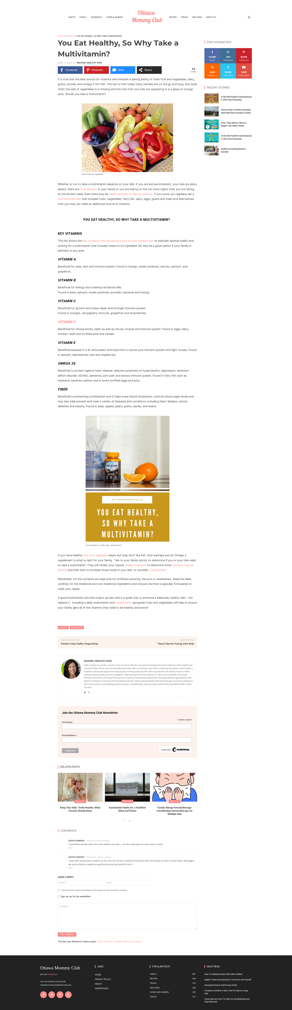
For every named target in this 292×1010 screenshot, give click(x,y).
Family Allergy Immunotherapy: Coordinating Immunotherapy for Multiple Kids (175, 810)
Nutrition (76, 627)
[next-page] (129, 821)
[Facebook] (43, 994)
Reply (71, 848)
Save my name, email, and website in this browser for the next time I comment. (95, 890)
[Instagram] (51, 994)
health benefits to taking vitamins (130, 194)
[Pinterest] (60, 994)
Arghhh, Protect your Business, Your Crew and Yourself (227, 979)
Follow (228, 49)
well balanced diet (69, 198)
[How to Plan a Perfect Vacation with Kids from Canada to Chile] (211, 111)
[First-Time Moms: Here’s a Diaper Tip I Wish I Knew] (211, 124)
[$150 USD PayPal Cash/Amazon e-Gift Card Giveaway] (211, 98)
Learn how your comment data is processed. (119, 941)
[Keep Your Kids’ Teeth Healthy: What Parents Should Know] (80, 787)
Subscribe (244, 64)
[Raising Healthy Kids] (71, 676)
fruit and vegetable (95, 555)
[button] (249, 17)
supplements (123, 602)
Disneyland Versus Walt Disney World (220, 985)
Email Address (69, 735)
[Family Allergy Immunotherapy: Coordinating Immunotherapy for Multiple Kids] (174, 787)
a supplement (157, 570)
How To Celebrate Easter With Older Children (223, 974)
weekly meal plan (135, 565)
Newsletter (53, 974)
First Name (67, 722)
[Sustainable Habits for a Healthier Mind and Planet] (127, 787)
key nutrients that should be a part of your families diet (118, 240)
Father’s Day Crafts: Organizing (79, 643)
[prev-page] (124, 821)
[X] (89, 691)
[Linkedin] (85, 691)
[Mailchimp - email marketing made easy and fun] (175, 752)
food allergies (88, 189)
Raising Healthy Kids (89, 63)
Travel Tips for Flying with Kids (176, 643)
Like (212, 49)
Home (61, 36)
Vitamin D (67, 322)
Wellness (70, 36)
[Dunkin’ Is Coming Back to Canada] (211, 151)
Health (63, 627)
